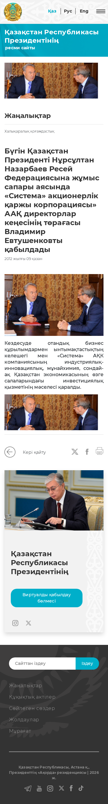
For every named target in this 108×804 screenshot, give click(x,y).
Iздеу (87, 663)
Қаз (52, 11)
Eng (84, 11)
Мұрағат (20, 731)
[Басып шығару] (100, 451)
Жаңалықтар (25, 685)
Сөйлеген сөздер (32, 708)
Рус (68, 11)
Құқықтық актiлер (32, 697)
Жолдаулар (24, 719)
